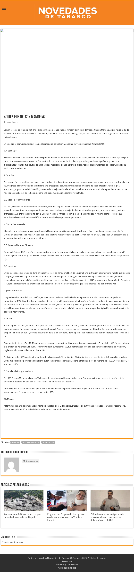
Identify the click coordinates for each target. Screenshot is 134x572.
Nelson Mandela (31, 442)
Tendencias (48, 442)
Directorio (67, 561)
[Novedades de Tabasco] (67, 12)
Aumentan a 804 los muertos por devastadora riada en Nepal (22, 516)
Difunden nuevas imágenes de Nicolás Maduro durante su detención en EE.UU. (107, 517)
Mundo (15, 442)
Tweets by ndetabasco (13, 542)
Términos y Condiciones (67, 564)
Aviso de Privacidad (67, 568)
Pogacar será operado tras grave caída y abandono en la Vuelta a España (65, 517)
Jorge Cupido (12, 122)
